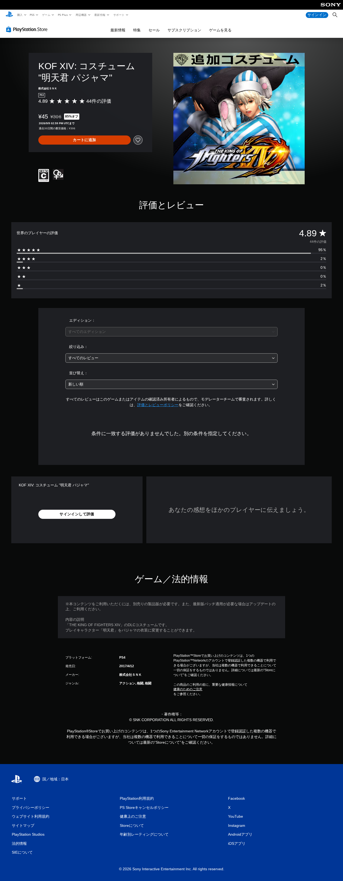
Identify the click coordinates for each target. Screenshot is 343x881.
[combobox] (171, 331)
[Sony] (331, 8)
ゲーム (46, 15)
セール (154, 30)
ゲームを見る (220, 30)
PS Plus (63, 15)
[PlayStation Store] (27, 29)
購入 (20, 15)
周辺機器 (81, 15)
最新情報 (100, 15)
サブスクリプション (184, 30)
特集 (137, 30)
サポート (118, 15)
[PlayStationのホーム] (9, 15)
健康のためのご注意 (187, 689)
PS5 (32, 15)
